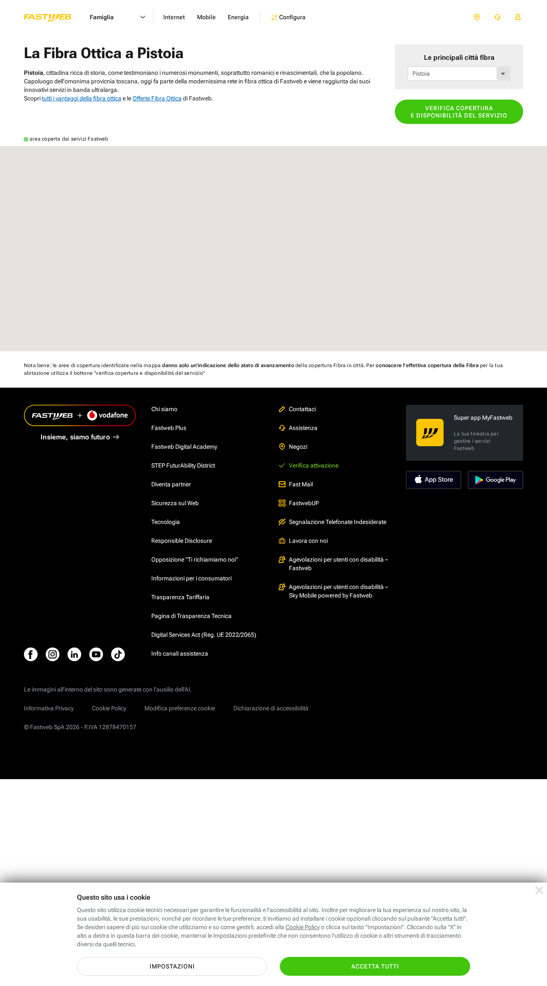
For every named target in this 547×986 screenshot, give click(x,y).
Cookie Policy (109, 708)
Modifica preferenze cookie (179, 708)
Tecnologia (165, 521)
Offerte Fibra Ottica (157, 98)
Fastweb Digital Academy (184, 446)
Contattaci (302, 409)
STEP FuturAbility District (183, 465)
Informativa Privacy (49, 708)
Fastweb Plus (168, 427)
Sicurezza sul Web (175, 503)
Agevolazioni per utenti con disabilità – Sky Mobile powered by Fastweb (338, 591)
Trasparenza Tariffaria (180, 597)
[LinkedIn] (74, 654)
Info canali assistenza (179, 653)
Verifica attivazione (313, 465)
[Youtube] (96, 654)
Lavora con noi (308, 540)
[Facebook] (31, 654)
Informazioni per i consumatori (191, 578)
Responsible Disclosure (181, 540)
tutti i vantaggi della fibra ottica (81, 98)
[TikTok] (118, 654)
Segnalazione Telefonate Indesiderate (337, 521)
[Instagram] (52, 654)
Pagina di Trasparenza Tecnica (191, 615)
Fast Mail (301, 484)
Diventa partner (171, 484)
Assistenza (303, 427)
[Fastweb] (54, 17)
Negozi (298, 446)
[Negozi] (476, 17)
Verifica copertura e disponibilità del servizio (459, 112)
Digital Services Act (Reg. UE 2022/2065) (203, 634)
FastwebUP (304, 503)
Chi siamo (164, 409)
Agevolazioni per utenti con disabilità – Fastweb (338, 563)
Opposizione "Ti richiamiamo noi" (194, 559)
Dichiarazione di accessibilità (271, 708)
